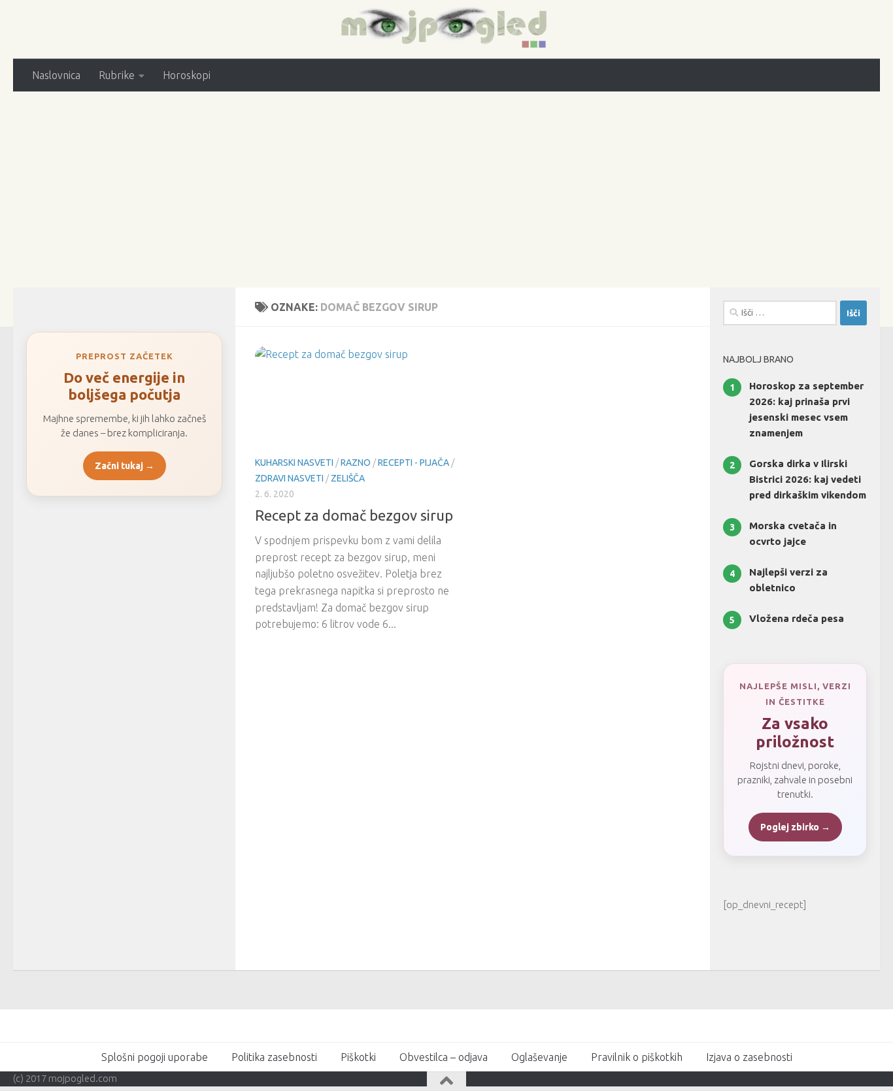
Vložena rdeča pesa (796, 618)
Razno (356, 462)
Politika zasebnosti (274, 1057)
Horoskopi (187, 75)
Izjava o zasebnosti (749, 1057)
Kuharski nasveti (294, 462)
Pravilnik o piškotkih (636, 1057)
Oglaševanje (539, 1057)
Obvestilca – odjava (443, 1057)
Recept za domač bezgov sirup (354, 515)
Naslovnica (56, 75)
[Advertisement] (446, 189)
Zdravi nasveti (289, 478)
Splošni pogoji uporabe (154, 1057)
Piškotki (358, 1057)
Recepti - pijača (413, 462)
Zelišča (348, 478)
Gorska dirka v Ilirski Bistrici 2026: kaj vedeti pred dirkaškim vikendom (807, 479)
